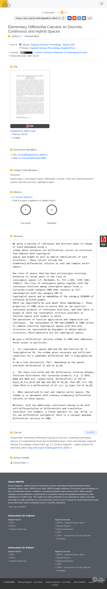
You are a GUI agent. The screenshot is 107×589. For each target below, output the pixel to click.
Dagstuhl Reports (63, 526)
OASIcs (12, 526)
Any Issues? (101, 579)
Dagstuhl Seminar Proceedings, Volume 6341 (53, 44)
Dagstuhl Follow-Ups (17, 529)
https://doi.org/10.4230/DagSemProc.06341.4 (49, 447)
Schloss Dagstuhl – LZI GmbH (30, 582)
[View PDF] (30, 95)
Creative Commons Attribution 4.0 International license (60, 52)
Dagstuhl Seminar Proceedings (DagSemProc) (52, 48)
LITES (58, 532)
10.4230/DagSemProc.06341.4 (32, 154)
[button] (90, 18)
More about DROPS (17, 507)
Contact (55, 585)
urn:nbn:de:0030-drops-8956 (32, 158)
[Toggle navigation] (101, 3)
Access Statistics (23, 197)
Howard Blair (32, 36)
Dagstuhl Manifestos (64, 529)
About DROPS (79, 582)
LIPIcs (11, 523)
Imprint (91, 582)
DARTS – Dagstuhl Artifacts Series (70, 523)
